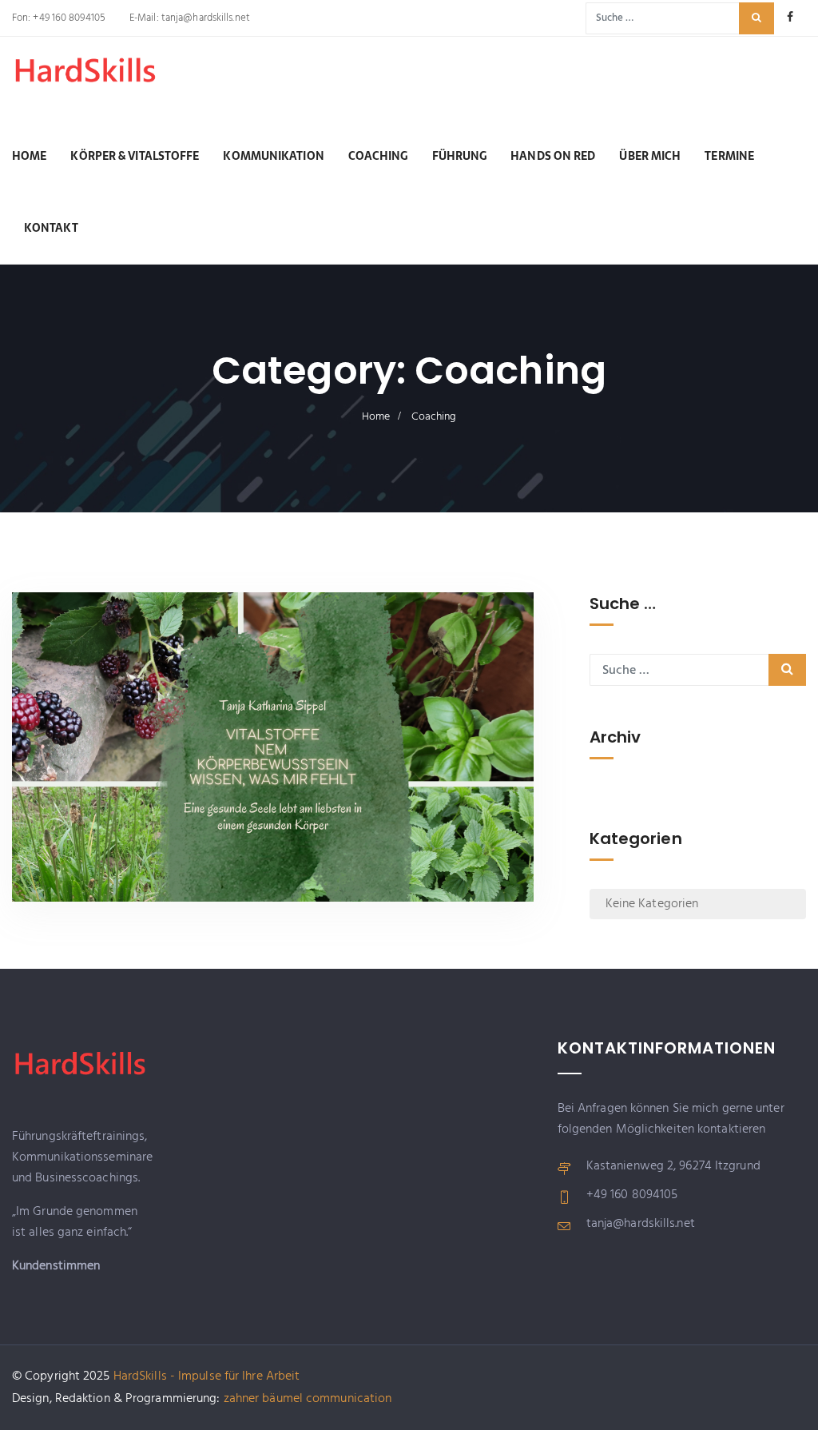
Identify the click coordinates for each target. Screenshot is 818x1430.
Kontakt (51, 228)
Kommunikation (273, 156)
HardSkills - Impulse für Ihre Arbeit (206, 1376)
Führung (459, 156)
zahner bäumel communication (308, 1398)
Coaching (378, 156)
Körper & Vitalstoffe (134, 156)
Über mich (650, 156)
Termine (729, 156)
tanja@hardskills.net (204, 18)
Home (29, 156)
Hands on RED (552, 156)
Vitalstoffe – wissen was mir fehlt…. (158, 854)
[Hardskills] (92, 83)
